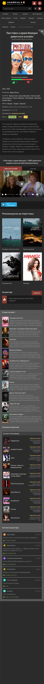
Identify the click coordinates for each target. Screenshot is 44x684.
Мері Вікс (37, 98)
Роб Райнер (29, 98)
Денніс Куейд (35, 96)
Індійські (40, 18)
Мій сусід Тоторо (12, 597)
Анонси (33, 22)
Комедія (23, 103)
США (4, 89)
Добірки (11, 22)
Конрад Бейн (6, 100)
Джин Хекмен (7, 98)
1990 (8, 89)
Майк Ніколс (14, 92)
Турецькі (31, 18)
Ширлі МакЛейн (24, 96)
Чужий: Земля (10, 540)
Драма (16, 103)
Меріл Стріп (13, 96)
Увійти (34, 3)
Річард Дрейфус (18, 98)
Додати (37, 293)
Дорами (23, 18)
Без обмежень (10, 553)
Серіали (25, 14)
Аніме (16, 18)
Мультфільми (37, 14)
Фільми (15, 14)
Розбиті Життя (11, 575)
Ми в (11, 204)
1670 (6, 586)
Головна (5, 14)
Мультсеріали (6, 18)
